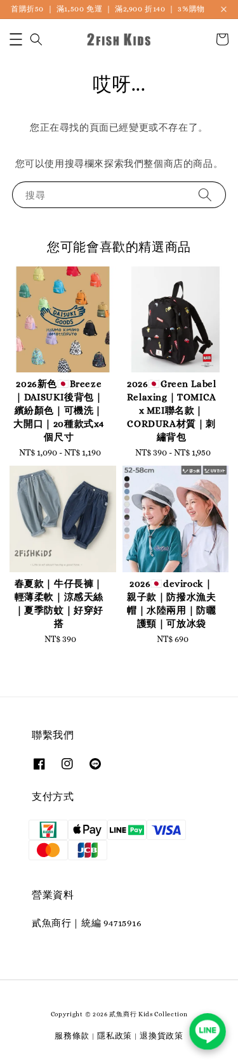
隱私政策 (114, 1035)
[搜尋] (205, 194)
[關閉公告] (224, 9)
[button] (16, 39)
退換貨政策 (161, 1035)
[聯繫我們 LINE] (207, 1031)
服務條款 (72, 1035)
